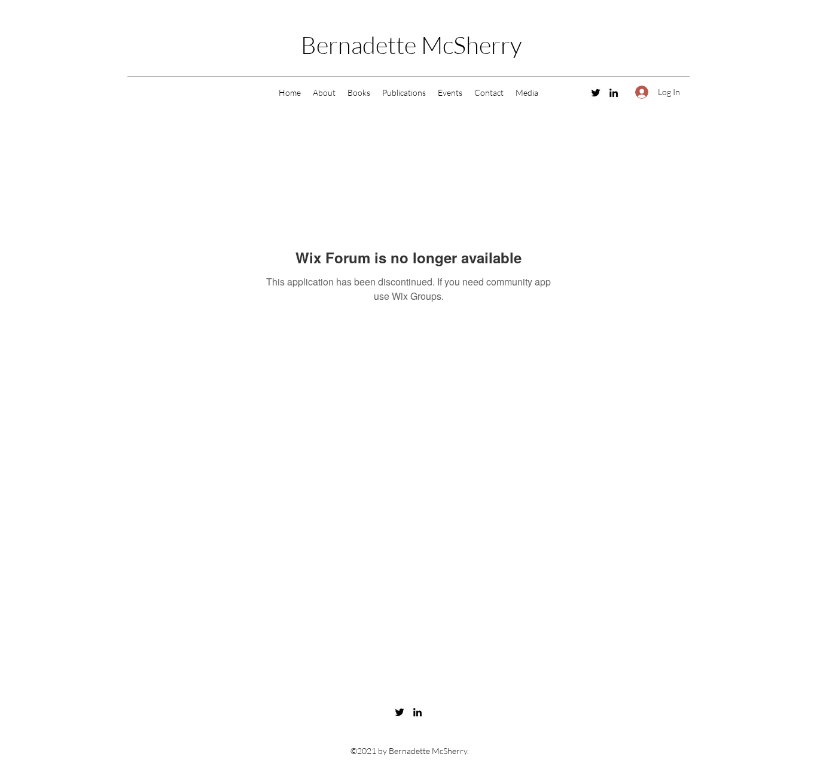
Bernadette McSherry (411, 44)
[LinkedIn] (614, 93)
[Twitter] (596, 93)
